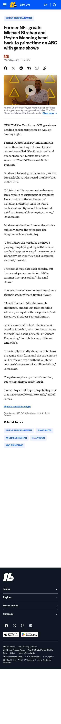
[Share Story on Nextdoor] (29, 68)
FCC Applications (32, 657)
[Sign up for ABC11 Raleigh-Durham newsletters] (30, 625)
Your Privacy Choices (27, 647)
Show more (48, 113)
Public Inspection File (12, 657)
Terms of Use (9, 653)
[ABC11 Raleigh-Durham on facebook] (6, 625)
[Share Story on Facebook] (5, 68)
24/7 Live (25, 4)
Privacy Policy (9, 647)
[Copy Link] (44, 68)
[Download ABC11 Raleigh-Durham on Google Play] (29, 634)
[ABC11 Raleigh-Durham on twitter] (14, 625)
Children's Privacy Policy (14, 650)
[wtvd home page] (8, 577)
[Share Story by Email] (37, 68)
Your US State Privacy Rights (40, 650)
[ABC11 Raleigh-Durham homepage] (13, 4)
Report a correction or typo (17, 406)
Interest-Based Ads (26, 653)
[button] (4, 4)
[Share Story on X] (13, 68)
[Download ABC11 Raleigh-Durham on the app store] (11, 634)
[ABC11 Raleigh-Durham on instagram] (22, 625)
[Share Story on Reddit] (21, 68)
